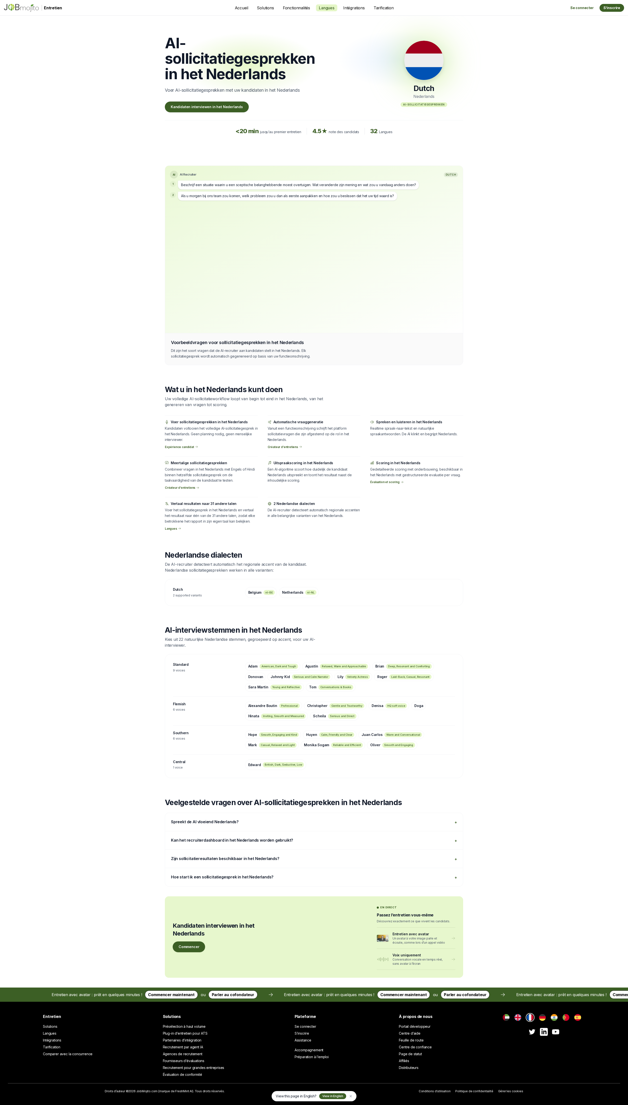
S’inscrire (611, 8)
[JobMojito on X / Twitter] (532, 1032)
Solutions (265, 7)
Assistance (303, 1040)
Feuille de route (411, 1040)
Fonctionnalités (296, 7)
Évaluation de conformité (182, 1074)
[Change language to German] (542, 1017)
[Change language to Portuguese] (566, 1017)
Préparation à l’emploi (312, 1057)
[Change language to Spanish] (577, 1017)
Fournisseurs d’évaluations (183, 1061)
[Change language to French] (530, 1017)
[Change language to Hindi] (554, 1017)
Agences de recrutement (182, 1054)
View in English (332, 1096)
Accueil (241, 7)
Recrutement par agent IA (183, 1047)
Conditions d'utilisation (435, 1091)
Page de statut (410, 1054)
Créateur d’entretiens (283, 447)
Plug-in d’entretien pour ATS (185, 1033)
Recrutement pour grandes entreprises (193, 1068)
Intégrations (354, 7)
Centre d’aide (409, 1033)
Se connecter (582, 8)
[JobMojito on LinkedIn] (544, 1032)
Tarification (384, 7)
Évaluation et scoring (384, 482)
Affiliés (404, 1061)
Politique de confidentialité (474, 1091)
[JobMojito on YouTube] (556, 1032)
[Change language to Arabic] (506, 1017)
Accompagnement (309, 1050)
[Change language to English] (517, 1017)
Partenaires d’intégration (182, 1040)
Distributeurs (409, 1068)
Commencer (189, 947)
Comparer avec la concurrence (67, 1054)
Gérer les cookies (510, 1091)
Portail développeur (415, 1026)
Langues (326, 7)
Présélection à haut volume (184, 1026)
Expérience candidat (179, 447)
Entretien (52, 1016)
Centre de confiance (415, 1047)
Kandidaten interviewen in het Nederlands (207, 107)
